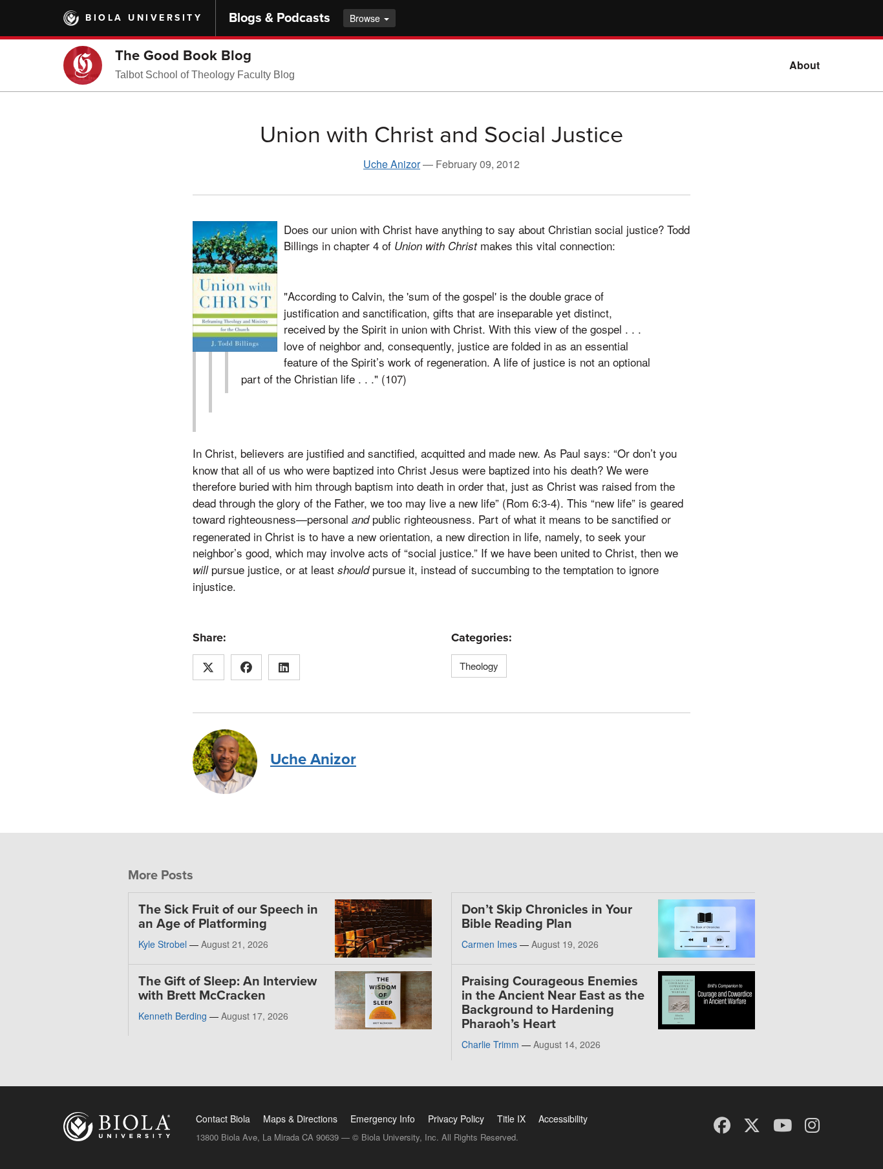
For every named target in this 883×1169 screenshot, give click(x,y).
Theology (479, 665)
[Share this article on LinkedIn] (284, 667)
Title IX (511, 1118)
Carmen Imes (489, 944)
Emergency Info (382, 1118)
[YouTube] (782, 1124)
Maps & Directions (300, 1118)
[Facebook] (722, 1124)
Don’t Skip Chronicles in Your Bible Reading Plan (547, 917)
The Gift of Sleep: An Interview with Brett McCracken (227, 988)
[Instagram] (812, 1124)
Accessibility (563, 1118)
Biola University (143, 17)
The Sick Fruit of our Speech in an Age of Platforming (228, 917)
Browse (366, 18)
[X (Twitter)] (751, 1124)
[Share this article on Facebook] (246, 667)
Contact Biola (223, 1118)
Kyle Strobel (162, 944)
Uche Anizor (391, 163)
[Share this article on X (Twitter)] (208, 667)
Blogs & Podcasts (279, 18)
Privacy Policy (456, 1118)
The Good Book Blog (183, 55)
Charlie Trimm (490, 1044)
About (804, 65)
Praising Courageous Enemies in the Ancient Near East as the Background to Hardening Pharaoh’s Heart (553, 1003)
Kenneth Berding (172, 1015)
